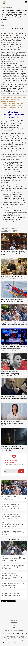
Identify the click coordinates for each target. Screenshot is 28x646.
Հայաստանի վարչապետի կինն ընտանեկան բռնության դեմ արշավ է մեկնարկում (12, 423)
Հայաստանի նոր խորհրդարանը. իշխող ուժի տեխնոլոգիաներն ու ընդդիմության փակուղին (13, 253)
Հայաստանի (9, 37)
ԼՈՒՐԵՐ (14, 478)
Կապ (14, 625)
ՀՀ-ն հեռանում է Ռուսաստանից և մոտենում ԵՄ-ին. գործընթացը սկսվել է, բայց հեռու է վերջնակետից (13, 558)
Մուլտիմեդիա (14, 539)
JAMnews (3, 22)
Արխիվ (3, 7)
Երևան (2, 25)
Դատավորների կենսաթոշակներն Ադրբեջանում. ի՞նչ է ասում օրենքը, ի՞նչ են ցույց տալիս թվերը (13, 448)
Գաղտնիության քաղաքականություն (14, 630)
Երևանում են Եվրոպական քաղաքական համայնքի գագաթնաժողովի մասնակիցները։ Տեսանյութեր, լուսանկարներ (14, 594)
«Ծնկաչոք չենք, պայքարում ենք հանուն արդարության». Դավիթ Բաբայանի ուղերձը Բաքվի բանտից (14, 398)
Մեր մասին (14, 620)
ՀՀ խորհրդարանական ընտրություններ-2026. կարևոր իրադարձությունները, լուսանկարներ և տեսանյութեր (13, 576)
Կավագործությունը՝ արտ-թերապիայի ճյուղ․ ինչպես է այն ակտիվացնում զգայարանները (13, 567)
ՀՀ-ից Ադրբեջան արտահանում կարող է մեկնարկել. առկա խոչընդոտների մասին (13, 277)
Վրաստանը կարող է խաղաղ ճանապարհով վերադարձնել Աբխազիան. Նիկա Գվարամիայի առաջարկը (14, 348)
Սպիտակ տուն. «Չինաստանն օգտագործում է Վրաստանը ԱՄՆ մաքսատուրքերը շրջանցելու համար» (12, 373)
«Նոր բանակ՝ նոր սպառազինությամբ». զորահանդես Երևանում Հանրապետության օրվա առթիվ (13, 585)
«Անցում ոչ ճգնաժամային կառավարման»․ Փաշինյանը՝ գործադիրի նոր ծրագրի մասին (14, 323)
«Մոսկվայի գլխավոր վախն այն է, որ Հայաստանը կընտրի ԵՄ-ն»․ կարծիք (12, 300)
